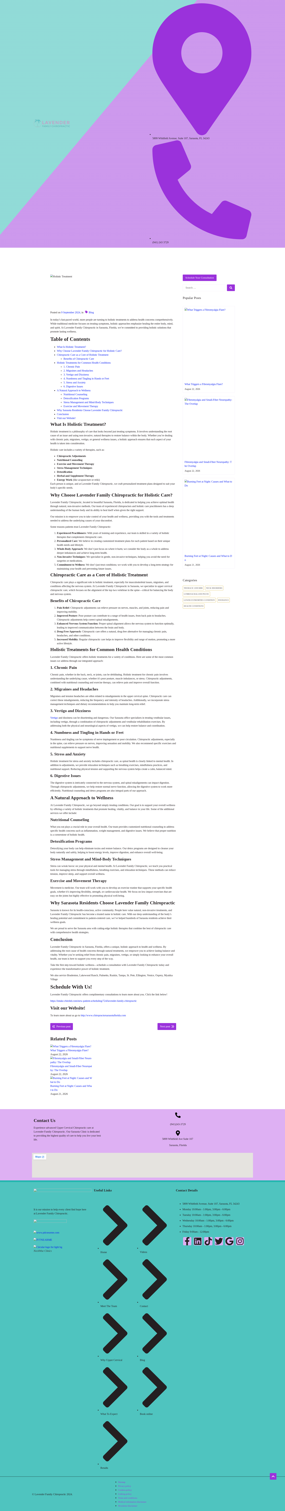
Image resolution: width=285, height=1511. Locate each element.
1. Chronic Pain (71, 366)
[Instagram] (240, 1241)
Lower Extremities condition (199, 600)
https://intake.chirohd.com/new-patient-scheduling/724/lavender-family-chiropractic (93, 1000)
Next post (165, 1026)
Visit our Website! (66, 418)
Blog (91, 312)
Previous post (63, 1026)
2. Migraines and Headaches (78, 370)
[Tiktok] (208, 1241)
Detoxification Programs (76, 398)
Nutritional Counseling (75, 394)
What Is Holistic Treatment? (71, 346)
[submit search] (231, 287)
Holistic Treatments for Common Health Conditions (84, 362)
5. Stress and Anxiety (74, 382)
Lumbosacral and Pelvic (196, 594)
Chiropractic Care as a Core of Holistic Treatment (82, 354)
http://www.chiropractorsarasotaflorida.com (103, 1015)
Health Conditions (194, 606)
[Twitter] (219, 1241)
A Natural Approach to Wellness (74, 390)
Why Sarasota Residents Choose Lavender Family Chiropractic (90, 410)
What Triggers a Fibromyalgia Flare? (69, 1050)
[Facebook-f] (187, 1241)
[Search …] (204, 287)
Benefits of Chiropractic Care (78, 358)
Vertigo (54, 717)
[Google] (229, 1241)
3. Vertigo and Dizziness (76, 374)
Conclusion (63, 414)
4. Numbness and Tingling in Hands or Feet (86, 378)
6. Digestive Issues (73, 386)
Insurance (223, 600)
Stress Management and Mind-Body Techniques (88, 402)
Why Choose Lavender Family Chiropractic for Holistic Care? (89, 350)
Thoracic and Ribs (193, 588)
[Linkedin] (198, 1241)
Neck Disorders (214, 588)
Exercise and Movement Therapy (80, 406)
